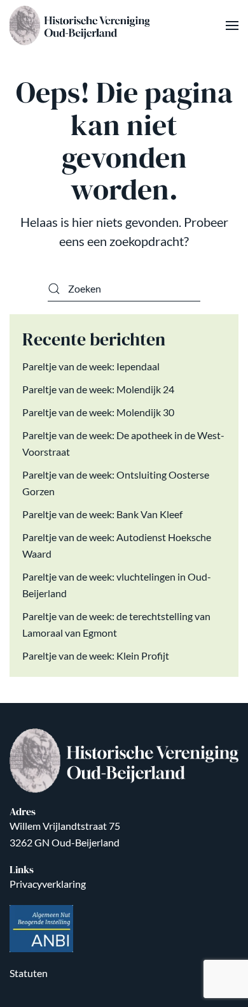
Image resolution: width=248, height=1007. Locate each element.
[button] (232, 25)
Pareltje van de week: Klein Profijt (95, 655)
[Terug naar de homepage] (81, 25)
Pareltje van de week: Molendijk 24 (98, 389)
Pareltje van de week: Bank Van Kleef (102, 514)
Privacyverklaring (48, 884)
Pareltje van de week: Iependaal (91, 366)
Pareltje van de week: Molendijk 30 (98, 412)
